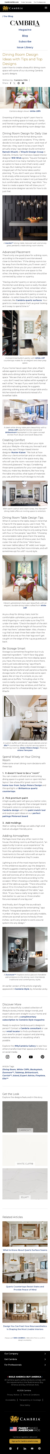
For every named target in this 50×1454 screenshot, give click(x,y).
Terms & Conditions (31, 1395)
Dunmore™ (11, 975)
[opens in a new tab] (11, 83)
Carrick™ (9, 243)
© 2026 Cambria (24, 1390)
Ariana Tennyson (25, 750)
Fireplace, (40, 1075)
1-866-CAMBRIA (19, 1338)
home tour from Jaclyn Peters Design (22, 785)
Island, (16, 1075)
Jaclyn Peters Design (29, 748)
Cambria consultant (31, 1028)
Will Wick (16, 158)
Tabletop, (20, 1072)
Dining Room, (9, 1069)
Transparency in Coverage (30, 1400)
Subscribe (25, 41)
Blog (25, 36)
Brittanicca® (11, 432)
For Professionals (40, 2)
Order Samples (26, 2)
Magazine (25, 30)
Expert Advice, (27, 1075)
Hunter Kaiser (18, 452)
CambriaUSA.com (12, 2)
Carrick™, (7, 1075)
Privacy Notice (13, 1395)
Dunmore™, (8, 1072)
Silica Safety (25, 1405)
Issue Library (25, 47)
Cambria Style (22, 989)
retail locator (13, 1031)
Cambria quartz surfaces (29, 300)
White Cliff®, (23, 1069)
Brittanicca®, (31, 1072)
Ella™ (6, 745)
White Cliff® (35, 111)
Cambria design (10, 810)
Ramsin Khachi (10, 152)
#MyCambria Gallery (25, 1046)
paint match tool (37, 810)
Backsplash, (36, 1069)
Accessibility (10, 1400)
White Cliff (40, 358)
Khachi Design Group (32, 152)
